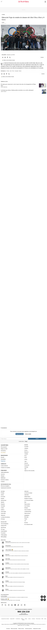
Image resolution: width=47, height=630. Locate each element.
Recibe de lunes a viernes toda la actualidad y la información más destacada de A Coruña (17, 572)
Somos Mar (3, 513)
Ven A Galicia (27, 505)
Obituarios (3, 515)
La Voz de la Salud (28, 492)
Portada (2, 492)
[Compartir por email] (5, 57)
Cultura (2, 507)
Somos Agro (3, 511)
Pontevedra (26, 465)
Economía (3, 496)
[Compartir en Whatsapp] (3, 57)
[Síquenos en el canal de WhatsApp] (21, 605)
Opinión (2, 502)
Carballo (26, 453)
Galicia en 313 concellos (29, 470)
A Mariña (26, 448)
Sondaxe (26, 618)
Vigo (25, 468)
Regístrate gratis (19, 434)
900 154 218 (24, 611)
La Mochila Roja (27, 511)
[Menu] (1, 1)
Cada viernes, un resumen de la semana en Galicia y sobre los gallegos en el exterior (17, 568)
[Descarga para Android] (44, 597)
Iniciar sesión (28, 434)
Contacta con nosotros (5, 467)
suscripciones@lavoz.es (23, 614)
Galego (26, 441)
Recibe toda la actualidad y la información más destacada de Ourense (15, 590)
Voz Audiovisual (18, 618)
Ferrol (25, 457)
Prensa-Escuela (38, 618)
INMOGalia (3, 477)
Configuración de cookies (37, 628)
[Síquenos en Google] (24, 605)
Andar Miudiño (4, 531)
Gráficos (2, 509)
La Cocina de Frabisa (28, 500)
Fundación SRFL (12, 618)
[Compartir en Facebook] (7, 57)
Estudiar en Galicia (28, 498)
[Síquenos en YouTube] (15, 605)
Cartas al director (4, 465)
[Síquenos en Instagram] (8, 605)
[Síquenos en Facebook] (2, 605)
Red (25, 502)
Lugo (25, 461)
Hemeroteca (3, 450)
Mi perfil (2, 457)
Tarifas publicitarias (5, 472)
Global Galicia (27, 496)
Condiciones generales (28, 628)
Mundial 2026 (3, 521)
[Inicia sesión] (45, 2)
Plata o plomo (27, 504)
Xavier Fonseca (3, 91)
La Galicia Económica (5, 517)
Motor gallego (3, 536)
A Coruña (26, 446)
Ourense (26, 463)
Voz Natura (33, 618)
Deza (25, 455)
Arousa (25, 450)
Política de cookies (21, 628)
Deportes (3, 504)
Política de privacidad (14, 628)
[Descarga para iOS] (42, 597)
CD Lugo (3, 529)
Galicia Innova (27, 513)
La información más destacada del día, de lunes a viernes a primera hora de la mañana (17, 542)
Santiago (26, 466)
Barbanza (26, 452)
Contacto (3, 481)
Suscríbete (3, 452)
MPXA (42, 618)
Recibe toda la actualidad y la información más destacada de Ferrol (14, 577)
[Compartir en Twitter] (10, 57)
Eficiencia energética (5, 485)
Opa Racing (3, 527)
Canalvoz (29, 618)
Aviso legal (8, 628)
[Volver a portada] (23, 1)
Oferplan (2, 476)
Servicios (3, 474)
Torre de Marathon (4, 523)
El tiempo (3, 518)
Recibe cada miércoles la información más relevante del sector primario (15, 559)
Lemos (25, 459)
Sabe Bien (26, 494)
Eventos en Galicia (5, 479)
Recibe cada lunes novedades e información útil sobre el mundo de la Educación (16, 555)
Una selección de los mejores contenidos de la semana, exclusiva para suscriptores (17, 550)
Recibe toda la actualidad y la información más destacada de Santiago (15, 581)
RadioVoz (22, 618)
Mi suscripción (4, 446)
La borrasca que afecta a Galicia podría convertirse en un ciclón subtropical (17, 90)
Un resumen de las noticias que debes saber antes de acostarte (14, 546)
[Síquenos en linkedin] (12, 605)
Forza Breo (3, 532)
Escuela (26, 522)
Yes (25, 520)
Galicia (2, 494)
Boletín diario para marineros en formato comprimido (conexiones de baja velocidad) (17, 563)
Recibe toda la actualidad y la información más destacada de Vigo (14, 586)
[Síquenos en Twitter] (5, 605)
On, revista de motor (28, 524)
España (2, 498)
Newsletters (3, 459)
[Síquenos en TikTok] (18, 605)
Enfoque (26, 507)
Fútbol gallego (4, 534)
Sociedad (3, 505)
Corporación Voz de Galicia (5, 618)
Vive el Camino (27, 509)
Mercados (26, 516)
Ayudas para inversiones (6, 487)
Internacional (3, 500)
